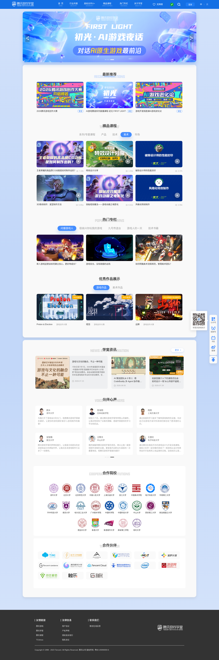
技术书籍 (153, 228)
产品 (103, 134)
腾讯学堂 (39, 631)
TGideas (39, 640)
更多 (178, 350)
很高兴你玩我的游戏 (90, 228)
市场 (137, 134)
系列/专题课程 (87, 134)
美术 (126, 134)
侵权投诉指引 (67, 635)
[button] (107, 59)
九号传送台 (114, 228)
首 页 (60, 4)
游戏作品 (101, 287)
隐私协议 (65, 640)
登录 (190, 5)
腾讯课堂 (39, 635)
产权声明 (65, 631)
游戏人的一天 (134, 228)
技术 (114, 134)
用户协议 (65, 626)
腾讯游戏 (39, 626)
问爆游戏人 (67, 228)
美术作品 (118, 287)
